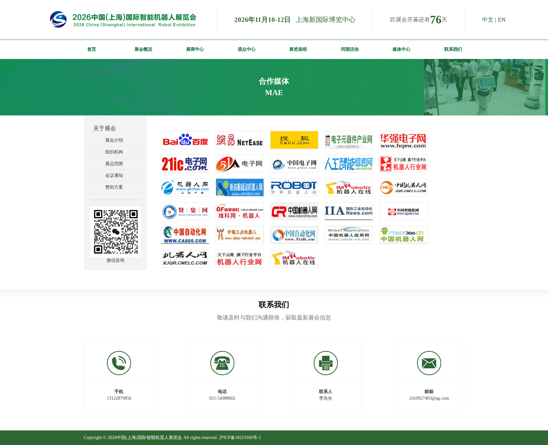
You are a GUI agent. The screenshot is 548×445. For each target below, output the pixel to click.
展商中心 (195, 49)
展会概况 (143, 49)
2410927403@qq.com (429, 398)
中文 (487, 19)
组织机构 (113, 152)
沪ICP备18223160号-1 (240, 437)
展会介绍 (113, 140)
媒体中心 (401, 49)
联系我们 (453, 49)
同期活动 (350, 49)
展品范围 (113, 163)
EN (502, 19)
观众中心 (247, 49)
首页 (91, 49)
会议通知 (113, 175)
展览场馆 (298, 49)
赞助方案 (113, 187)
